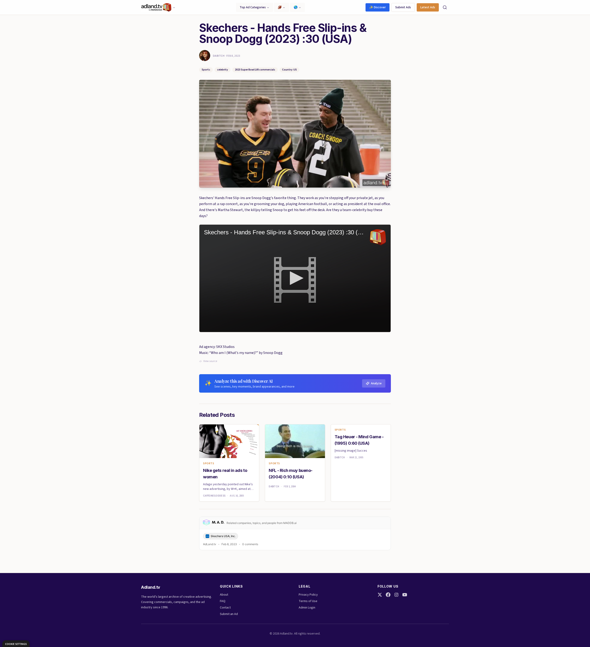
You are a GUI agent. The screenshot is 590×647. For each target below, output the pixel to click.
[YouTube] (404, 594)
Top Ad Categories (253, 7)
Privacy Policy (308, 594)
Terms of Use (308, 601)
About (224, 594)
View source (210, 361)
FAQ (222, 601)
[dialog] (16, 643)
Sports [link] (208, 463)
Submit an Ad (229, 614)
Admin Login (307, 607)
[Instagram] (396, 594)
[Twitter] (380, 594)
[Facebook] (388, 594)
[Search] (445, 7)
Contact (225, 607)
